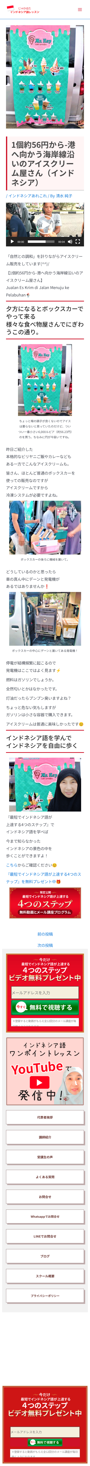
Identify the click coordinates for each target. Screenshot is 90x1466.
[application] (45, 224)
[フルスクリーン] (77, 241)
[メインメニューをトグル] (79, 9)
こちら (12, 865)
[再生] (12, 241)
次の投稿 (45, 945)
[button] (45, 224)
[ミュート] (70, 241)
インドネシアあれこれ (27, 196)
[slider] (41, 241)
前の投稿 (45, 934)
